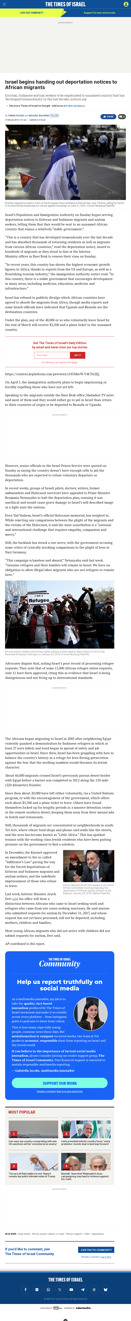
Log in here (105, 1256)
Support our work (60, 1083)
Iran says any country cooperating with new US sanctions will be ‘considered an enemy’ (33, 1142)
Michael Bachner (39, 115)
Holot (87, 1234)
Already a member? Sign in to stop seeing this (60, 1091)
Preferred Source (75, 106)
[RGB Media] (58, 1308)
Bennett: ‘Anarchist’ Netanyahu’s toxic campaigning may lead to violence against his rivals (84, 1176)
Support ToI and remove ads (99, 12)
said (15, 899)
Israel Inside (24, 1234)
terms (74, 362)
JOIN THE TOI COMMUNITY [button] (96, 1249)
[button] (126, 4)
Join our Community (31, 12)
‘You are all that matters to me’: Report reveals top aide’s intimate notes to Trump (32, 1175)
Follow (54, 115)
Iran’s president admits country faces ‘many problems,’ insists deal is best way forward (85, 1142)
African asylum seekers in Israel (48, 1234)
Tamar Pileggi (16, 115)
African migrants (74, 1234)
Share (110, 116)
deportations (98, 1234)
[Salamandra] (83, 1308)
